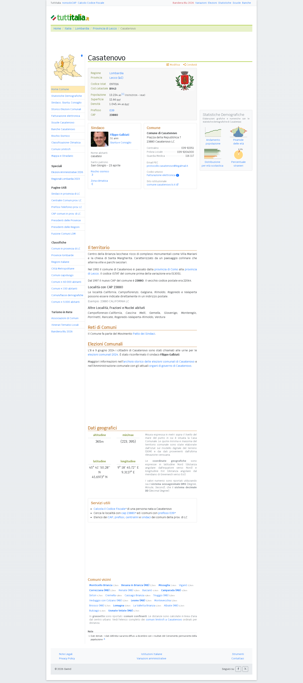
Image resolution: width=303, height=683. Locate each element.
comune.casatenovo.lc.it (161, 184)
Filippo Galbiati (119, 135)
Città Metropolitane (62, 268)
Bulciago (97, 610)
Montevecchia (165, 600)
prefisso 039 (166, 513)
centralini (132, 517)
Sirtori (96, 595)
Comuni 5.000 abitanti (65, 301)
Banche (246, 2)
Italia (68, 28)
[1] (123, 94)
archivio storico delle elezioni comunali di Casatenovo (159, 361)
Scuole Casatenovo (62, 122)
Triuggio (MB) (164, 595)
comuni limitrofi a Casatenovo (164, 619)
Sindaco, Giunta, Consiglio (66, 102)
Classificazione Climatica (65, 142)
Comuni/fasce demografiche (67, 295)
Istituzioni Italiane (151, 654)
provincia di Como (166, 269)
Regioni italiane (60, 261)
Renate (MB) (129, 590)
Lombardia (82, 28)
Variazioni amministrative (151, 658)
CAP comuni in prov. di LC (66, 213)
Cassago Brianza (137, 595)
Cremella (113, 595)
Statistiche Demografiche (66, 95)
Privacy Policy (67, 658)
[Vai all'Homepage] (71, 17)
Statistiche (224, 2)
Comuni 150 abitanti (64, 288)
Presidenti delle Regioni (65, 227)
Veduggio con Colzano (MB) (108, 600)
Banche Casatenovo (63, 129)
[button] (238, 669)
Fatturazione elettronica (65, 115)
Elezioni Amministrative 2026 (67, 172)
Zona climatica (99, 180)
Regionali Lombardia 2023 (65, 178)
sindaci (146, 517)
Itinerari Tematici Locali (65, 324)
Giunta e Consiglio (120, 142)
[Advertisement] (142, 549)
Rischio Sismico (60, 135)
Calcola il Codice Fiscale (109, 509)
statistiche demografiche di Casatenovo (222, 121)
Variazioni (201, 2)
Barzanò (150, 590)
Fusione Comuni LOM (63, 233)
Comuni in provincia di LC (65, 248)
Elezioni (212, 2)
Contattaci (237, 658)
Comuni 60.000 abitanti (66, 281)
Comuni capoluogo (62, 275)
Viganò (186, 585)
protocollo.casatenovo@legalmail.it (167, 165)
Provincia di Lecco (105, 28)
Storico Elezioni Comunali (66, 109)
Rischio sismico (100, 171)
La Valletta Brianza (147, 605)
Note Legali (65, 654)
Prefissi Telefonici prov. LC (66, 207)
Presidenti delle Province (66, 220)
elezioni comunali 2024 (103, 354)
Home (57, 28)
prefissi (119, 517)
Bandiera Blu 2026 (183, 2)
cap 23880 (128, 513)
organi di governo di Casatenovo (170, 366)
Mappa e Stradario (62, 155)
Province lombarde (62, 255)
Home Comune (60, 89)
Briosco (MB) (99, 605)
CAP (110, 517)
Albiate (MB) (174, 605)
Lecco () (116, 78)
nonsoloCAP (69, 2)
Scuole (237, 2)
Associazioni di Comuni (64, 318)
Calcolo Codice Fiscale (91, 2)
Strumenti (238, 654)
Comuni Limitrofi (60, 149)
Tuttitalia (56, 2)
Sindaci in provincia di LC (65, 193)
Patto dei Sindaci (144, 334)
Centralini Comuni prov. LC (66, 200)
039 (111, 110)
